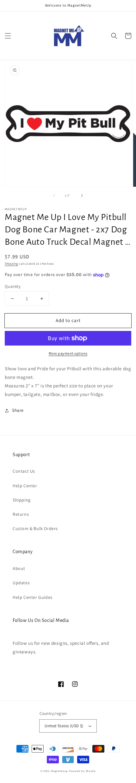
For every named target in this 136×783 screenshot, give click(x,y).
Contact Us (24, 471)
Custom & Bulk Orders (35, 528)
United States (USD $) (64, 725)
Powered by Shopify (82, 771)
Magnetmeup (59, 771)
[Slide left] (54, 196)
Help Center (25, 486)
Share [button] (18, 410)
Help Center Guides (33, 597)
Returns (21, 514)
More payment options (68, 353)
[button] (8, 36)
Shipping (11, 264)
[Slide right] (82, 196)
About (19, 568)
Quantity (13, 286)
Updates (21, 583)
